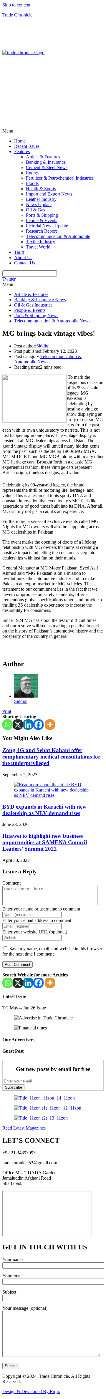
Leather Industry (41, 199)
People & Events (41, 220)
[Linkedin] (28, 724)
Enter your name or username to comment (41, 908)
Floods (32, 183)
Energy (32, 172)
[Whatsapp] (7, 724)
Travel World (38, 246)
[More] (50, 724)
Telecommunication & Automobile (58, 236)
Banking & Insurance (46, 162)
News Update (39, 204)
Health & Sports (41, 188)
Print (6, 711)
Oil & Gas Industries (33, 304)
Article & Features (43, 156)
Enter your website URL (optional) (34, 931)
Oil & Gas (35, 209)
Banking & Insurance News (40, 299)
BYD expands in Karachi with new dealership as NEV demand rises (44, 810)
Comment (11, 882)
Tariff (19, 252)
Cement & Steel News (46, 167)
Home (20, 140)
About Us (23, 257)
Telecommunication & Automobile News (52, 320)
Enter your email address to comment (36, 920)
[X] (18, 724)
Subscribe (13, 1087)
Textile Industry (40, 241)
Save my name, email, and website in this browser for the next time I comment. (52, 951)
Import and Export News (49, 193)
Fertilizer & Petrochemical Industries (60, 178)
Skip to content (16, 4)
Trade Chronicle (17, 14)
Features (22, 151)
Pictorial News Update (47, 225)
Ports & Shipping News (36, 315)
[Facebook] (38, 724)
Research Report (41, 231)
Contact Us (24, 262)
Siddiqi (42, 345)
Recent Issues (26, 146)
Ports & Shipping (42, 215)
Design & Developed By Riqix (31, 1391)
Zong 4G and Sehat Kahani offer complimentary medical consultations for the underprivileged (51, 756)
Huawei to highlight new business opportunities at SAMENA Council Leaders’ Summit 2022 (44, 842)
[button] (53, 131)
